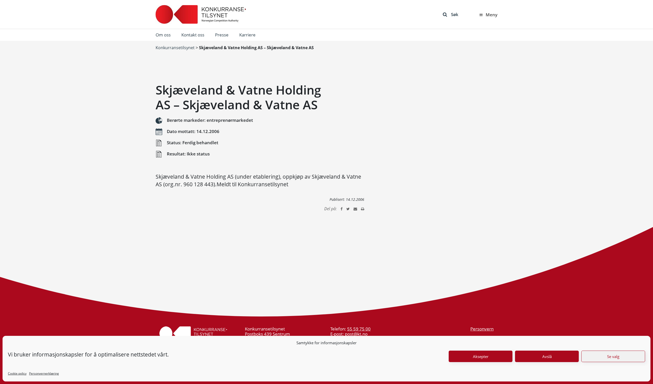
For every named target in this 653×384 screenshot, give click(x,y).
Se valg (613, 356)
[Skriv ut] (362, 208)
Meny (491, 15)
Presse (222, 35)
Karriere (247, 35)
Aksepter (480, 356)
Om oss (163, 35)
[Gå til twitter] (348, 208)
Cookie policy (17, 373)
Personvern (482, 329)
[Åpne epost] (355, 208)
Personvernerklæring (44, 373)
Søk (454, 14)
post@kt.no (356, 334)
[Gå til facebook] (342, 208)
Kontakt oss (192, 35)
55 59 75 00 (359, 329)
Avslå (547, 356)
